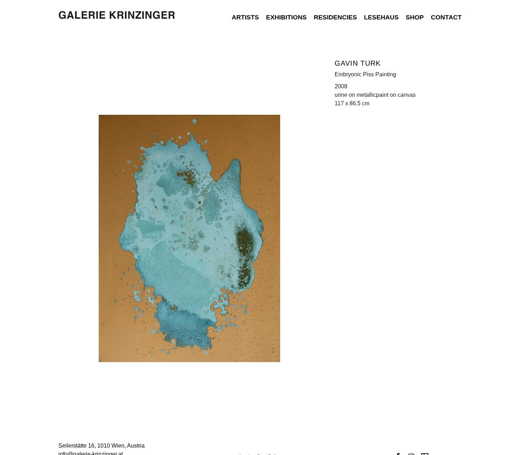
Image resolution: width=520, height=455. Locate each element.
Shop (415, 17)
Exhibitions (286, 17)
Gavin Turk (358, 63)
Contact (446, 17)
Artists (245, 17)
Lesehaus (381, 17)
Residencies (335, 17)
